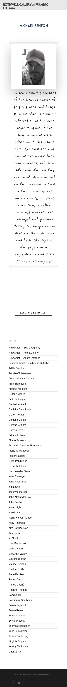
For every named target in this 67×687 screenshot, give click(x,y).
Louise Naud (16, 548)
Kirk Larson (15, 533)
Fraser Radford (17, 456)
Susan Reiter (16, 610)
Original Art (15, 651)
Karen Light (15, 507)
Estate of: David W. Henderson (25, 445)
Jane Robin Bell (17, 481)
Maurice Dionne (17, 559)
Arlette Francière (18, 389)
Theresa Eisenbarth (19, 626)
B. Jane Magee (17, 394)
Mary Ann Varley (18, 553)
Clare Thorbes (16, 414)
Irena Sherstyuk (17, 476)
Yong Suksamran (18, 631)
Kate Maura (15, 512)
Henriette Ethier (17, 466)
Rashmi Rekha (17, 569)
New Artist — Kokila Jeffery (23, 352)
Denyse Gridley (17, 425)
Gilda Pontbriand (18, 461)
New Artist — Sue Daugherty (24, 347)
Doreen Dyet (16, 430)
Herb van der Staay (19, 471)
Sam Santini (15, 595)
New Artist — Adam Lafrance (24, 358)
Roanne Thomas (18, 589)
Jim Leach (14, 486)
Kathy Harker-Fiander (20, 517)
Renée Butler (16, 579)
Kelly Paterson (17, 522)
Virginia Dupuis (17, 641)
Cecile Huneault (17, 404)
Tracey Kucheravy (19, 636)
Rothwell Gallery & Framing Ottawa (25, 6)
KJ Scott (13, 538)
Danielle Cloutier (18, 419)
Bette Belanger (17, 399)
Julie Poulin (15, 502)
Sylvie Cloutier (17, 615)
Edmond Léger (17, 435)
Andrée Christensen (20, 373)
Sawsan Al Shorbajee (21, 600)
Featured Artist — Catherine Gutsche (29, 363)
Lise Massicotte (17, 543)
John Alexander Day (20, 497)
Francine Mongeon (19, 450)
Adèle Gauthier (17, 368)
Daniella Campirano (20, 409)
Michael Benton (17, 564)
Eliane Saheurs (17, 440)
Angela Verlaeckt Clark (21, 378)
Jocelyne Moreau (18, 492)
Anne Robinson (17, 383)
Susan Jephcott (17, 605)
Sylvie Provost (16, 620)
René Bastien (16, 574)
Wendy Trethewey (19, 646)
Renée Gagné (16, 584)
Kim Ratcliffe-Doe (18, 528)
